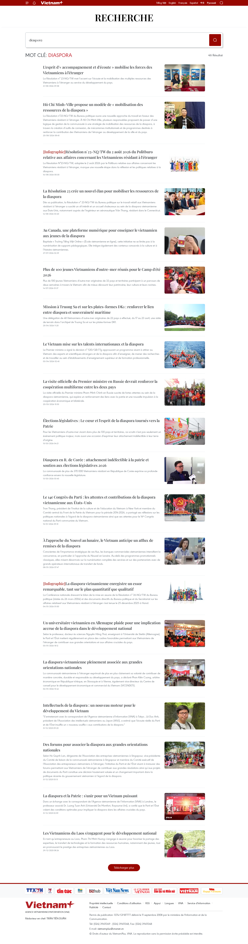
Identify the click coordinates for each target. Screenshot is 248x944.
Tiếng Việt (161, 2)
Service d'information (198, 903)
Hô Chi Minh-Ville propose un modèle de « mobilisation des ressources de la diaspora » (93, 107)
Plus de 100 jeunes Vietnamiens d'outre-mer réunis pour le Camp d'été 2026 (101, 272)
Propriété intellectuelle (101, 903)
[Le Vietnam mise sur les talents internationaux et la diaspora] (184, 354)
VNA (180, 903)
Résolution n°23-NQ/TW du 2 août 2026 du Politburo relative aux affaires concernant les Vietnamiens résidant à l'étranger (100, 154)
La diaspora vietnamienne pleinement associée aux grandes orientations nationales (92, 664)
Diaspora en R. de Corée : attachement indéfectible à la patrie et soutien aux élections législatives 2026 (96, 462)
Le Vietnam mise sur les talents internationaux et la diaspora (93, 343)
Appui (157, 903)
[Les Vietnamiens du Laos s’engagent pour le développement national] (184, 843)
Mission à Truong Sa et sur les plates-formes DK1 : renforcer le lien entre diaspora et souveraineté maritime (98, 309)
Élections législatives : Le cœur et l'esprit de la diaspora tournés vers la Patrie (101, 423)
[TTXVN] (35, 890)
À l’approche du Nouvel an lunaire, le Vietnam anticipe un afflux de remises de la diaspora (98, 543)
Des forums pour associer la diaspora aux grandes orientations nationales (95, 747)
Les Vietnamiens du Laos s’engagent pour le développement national (99, 833)
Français (182, 2)
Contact (106, 907)
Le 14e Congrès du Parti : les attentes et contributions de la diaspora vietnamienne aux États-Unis (99, 499)
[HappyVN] (212, 890)
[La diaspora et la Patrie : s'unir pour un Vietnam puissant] (184, 806)
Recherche (124, 17)
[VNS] (117, 890)
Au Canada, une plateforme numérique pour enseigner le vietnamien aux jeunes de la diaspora (100, 233)
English (172, 2)
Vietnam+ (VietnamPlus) (52, 2)
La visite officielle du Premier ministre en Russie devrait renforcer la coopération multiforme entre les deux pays (100, 384)
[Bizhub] (95, 890)
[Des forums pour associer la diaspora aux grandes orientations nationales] (184, 755)
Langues (169, 903)
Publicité (93, 907)
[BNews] (80, 890)
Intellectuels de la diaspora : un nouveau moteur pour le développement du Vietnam (89, 708)
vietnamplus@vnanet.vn (111, 928)
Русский (211, 3)
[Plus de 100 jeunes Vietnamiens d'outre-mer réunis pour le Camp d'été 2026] (184, 280)
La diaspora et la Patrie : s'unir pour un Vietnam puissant (90, 795)
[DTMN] (164, 890)
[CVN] (141, 890)
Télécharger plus (124, 868)
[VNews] (50, 890)
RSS (147, 903)
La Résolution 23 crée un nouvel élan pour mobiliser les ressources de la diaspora (101, 193)
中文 (202, 3)
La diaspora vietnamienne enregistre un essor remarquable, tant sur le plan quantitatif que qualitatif (92, 586)
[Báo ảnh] (189, 890)
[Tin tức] (64, 890)
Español (194, 2)
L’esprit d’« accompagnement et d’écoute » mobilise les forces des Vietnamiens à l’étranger (97, 70)
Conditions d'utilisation (129, 903)
